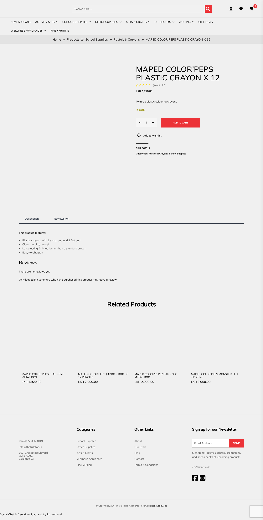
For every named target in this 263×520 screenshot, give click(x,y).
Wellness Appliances (27, 30)
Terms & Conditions (146, 465)
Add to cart (180, 122)
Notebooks (162, 22)
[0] (251, 8)
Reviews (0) (61, 218)
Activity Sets (45, 22)
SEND (236, 443)
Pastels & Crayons (158, 153)
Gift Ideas (205, 22)
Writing (185, 22)
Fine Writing (59, 30)
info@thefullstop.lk (30, 447)
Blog (137, 453)
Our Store (140, 447)
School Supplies (74, 22)
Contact (139, 459)
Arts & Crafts (136, 22)
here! (58, 514)
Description (32, 218)
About (138, 441)
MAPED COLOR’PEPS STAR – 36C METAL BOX (156, 375)
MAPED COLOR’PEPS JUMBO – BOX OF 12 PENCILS (103, 375)
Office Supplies (106, 22)
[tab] (31, 218)
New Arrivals (21, 22)
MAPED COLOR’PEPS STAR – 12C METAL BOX (43, 375)
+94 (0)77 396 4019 (31, 441)
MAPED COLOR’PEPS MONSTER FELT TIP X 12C (214, 375)
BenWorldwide (159, 505)
